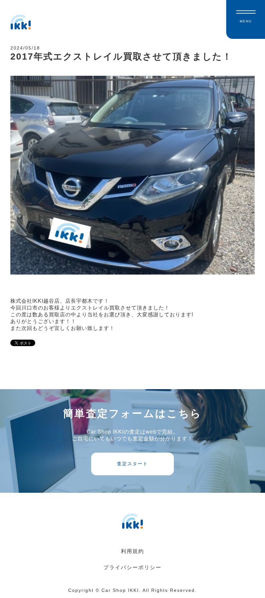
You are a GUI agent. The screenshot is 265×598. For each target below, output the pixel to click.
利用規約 (132, 551)
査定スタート (132, 463)
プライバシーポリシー (132, 567)
